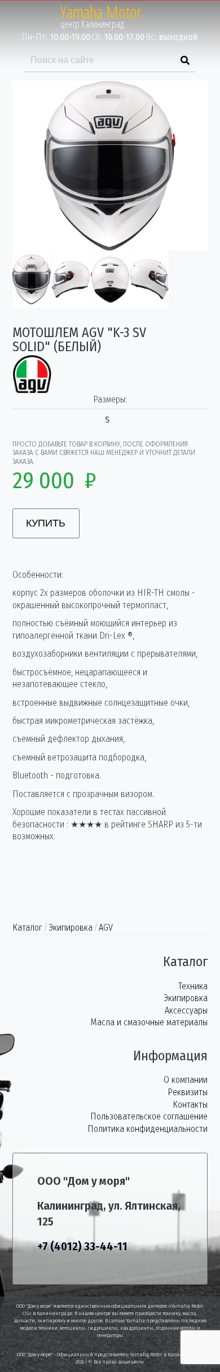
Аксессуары (186, 1010)
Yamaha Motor (101, 12)
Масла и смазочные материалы (149, 1022)
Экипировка (71, 927)
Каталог (27, 927)
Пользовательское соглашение (149, 1116)
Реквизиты (188, 1092)
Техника (193, 986)
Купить (45, 523)
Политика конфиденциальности (147, 1128)
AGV (106, 927)
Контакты (190, 1104)
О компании (186, 1079)
